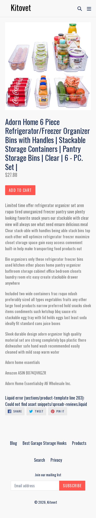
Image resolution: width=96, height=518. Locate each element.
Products (79, 443)
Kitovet (52, 502)
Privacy (56, 460)
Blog (13, 443)
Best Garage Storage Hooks (44, 443)
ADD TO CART (20, 190)
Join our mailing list (48, 475)
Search (39, 460)
